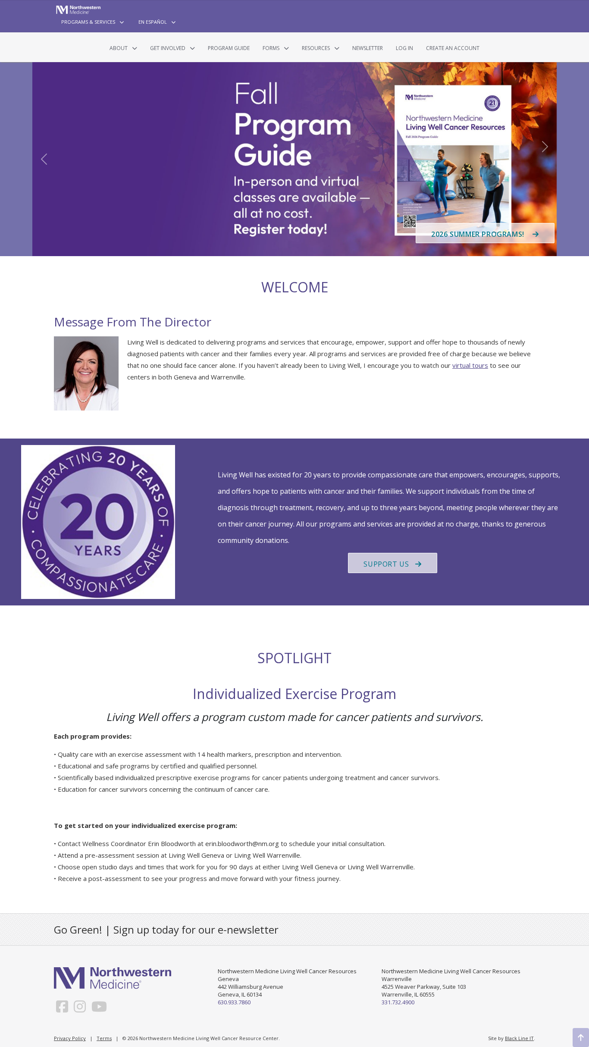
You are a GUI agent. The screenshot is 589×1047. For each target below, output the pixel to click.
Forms (271, 48)
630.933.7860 (234, 1002)
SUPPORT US (386, 564)
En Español (152, 22)
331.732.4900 (398, 1002)
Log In (404, 48)
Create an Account (452, 48)
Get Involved (167, 48)
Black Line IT (519, 1038)
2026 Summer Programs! (478, 234)
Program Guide (229, 48)
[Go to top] (581, 1037)
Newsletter (367, 48)
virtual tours (470, 365)
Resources (316, 48)
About (119, 48)
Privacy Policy (70, 1038)
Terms (104, 1038)
